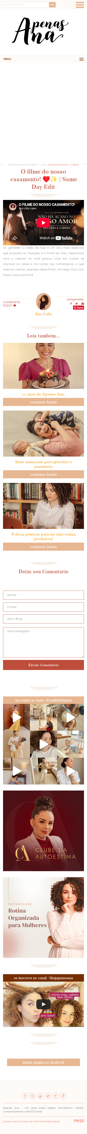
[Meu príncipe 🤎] (16, 744)
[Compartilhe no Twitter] (76, 304)
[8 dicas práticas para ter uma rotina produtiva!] (43, 506)
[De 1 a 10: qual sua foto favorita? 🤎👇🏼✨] (43, 717)
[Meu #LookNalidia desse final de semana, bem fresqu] (16, 717)
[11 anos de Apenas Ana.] (43, 366)
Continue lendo (43, 402)
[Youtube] (40, 1096)
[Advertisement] (43, 108)
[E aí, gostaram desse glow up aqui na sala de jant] (16, 771)
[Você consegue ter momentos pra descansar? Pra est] (70, 717)
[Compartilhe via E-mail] (82, 304)
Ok (52, 5)
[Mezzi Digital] (79, 1122)
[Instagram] (32, 1096)
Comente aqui (11, 304)
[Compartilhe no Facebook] (71, 304)
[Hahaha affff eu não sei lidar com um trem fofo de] (70, 744)
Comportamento (58, 165)
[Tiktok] (63, 1096)
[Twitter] (48, 1096)
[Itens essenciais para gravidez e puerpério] (43, 434)
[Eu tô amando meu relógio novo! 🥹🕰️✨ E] (70, 771)
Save (80, 307)
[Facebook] (25, 1096)
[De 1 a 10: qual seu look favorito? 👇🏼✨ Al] (43, 771)
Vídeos (75, 165)
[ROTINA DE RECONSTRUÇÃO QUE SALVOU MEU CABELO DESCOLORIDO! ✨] (43, 1004)
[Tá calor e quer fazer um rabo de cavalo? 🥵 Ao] (43, 744)
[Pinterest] (55, 1096)
